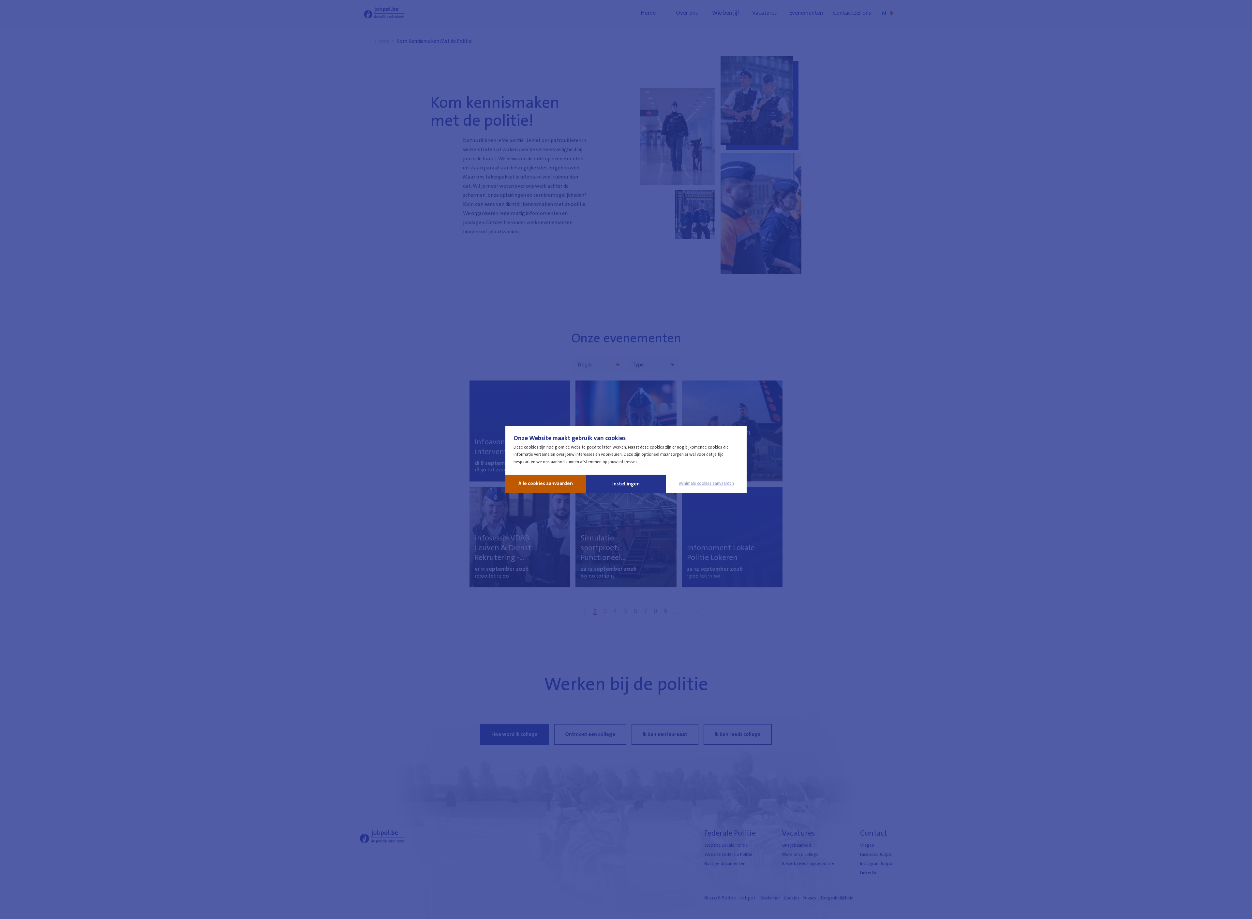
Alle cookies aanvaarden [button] (545, 483)
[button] (706, 483)
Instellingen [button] (626, 484)
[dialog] (626, 459)
